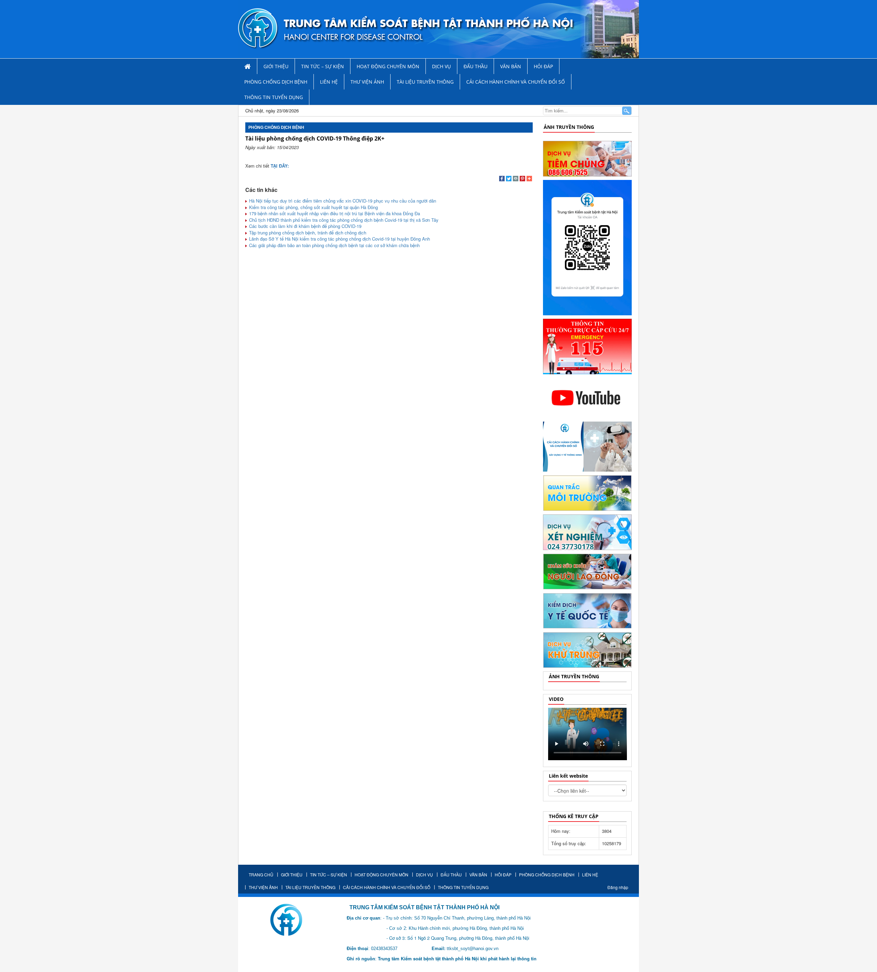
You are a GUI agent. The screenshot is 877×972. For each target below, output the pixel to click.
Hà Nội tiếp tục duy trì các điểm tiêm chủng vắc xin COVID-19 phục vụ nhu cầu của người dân (342, 200)
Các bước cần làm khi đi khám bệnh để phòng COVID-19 (304, 226)
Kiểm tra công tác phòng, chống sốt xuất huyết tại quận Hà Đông (313, 207)
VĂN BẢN (510, 66)
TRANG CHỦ (261, 874)
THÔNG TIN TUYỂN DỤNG (273, 97)
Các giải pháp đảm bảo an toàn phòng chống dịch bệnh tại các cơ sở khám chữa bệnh (334, 245)
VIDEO (556, 699)
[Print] (515, 179)
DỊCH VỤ (441, 66)
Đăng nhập (617, 887)
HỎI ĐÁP (543, 66)
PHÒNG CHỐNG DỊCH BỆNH (275, 81)
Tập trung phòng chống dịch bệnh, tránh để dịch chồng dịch (307, 232)
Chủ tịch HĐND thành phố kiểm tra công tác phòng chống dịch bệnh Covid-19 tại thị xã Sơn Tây (343, 220)
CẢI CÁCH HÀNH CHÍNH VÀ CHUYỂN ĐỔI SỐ (515, 81)
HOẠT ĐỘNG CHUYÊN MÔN (388, 66)
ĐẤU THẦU (475, 66)
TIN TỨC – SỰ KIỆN (322, 66)
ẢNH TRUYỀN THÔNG (569, 127)
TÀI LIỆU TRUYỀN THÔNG (425, 81)
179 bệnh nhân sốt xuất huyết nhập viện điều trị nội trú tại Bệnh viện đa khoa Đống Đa (334, 213)
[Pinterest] (522, 179)
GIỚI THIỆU (275, 66)
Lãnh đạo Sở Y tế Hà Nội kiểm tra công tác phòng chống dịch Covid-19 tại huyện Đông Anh (339, 238)
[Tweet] (508, 179)
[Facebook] (501, 179)
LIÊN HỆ (329, 81)
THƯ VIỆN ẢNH (367, 81)
